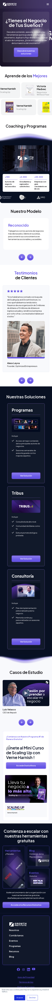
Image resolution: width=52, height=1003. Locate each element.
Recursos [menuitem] (14, 951)
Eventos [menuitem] (13, 940)
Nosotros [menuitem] (14, 930)
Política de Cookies (26, 987)
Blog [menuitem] (11, 956)
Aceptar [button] (20, 998)
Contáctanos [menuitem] (16, 935)
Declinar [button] (32, 998)
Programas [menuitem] (15, 946)
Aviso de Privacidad (26, 977)
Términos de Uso (26, 982)
